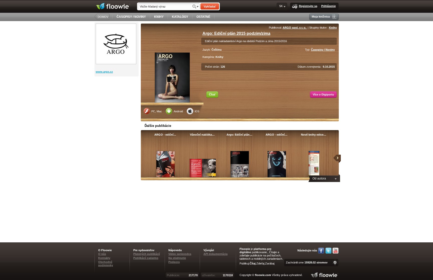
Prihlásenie (328, 6)
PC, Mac (156, 111)
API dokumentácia (215, 253)
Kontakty (104, 257)
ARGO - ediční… (165, 134)
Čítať (212, 94)
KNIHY (159, 17)
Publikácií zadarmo (145, 257)
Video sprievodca (179, 253)
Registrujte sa (308, 6)
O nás (102, 253)
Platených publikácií (146, 253)
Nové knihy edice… (313, 134)
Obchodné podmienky (105, 263)
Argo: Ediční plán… (239, 134)
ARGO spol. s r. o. (295, 27)
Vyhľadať (210, 6)
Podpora (174, 261)
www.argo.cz (104, 71)
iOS (197, 111)
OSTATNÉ (203, 17)
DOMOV (103, 16)
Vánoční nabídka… (202, 134)
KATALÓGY (180, 17)
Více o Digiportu (323, 94)
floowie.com (263, 274)
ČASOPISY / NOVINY (131, 17)
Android (178, 111)
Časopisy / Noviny (323, 49)
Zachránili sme (307, 262)
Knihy (333, 27)
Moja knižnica (321, 16)
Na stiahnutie (177, 257)
